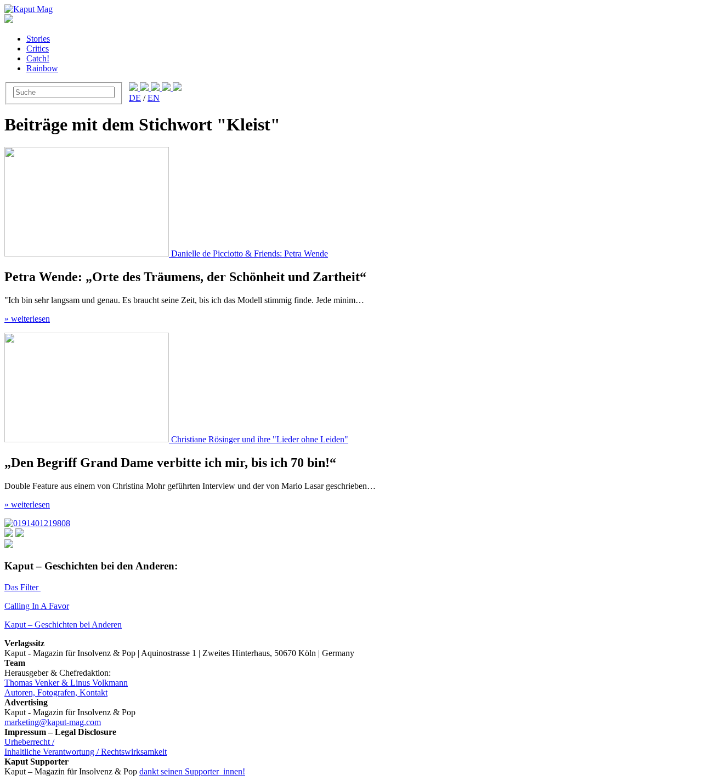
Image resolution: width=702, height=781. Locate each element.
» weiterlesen (27, 318)
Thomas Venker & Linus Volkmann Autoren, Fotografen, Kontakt (66, 687)
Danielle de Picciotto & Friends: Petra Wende (249, 253)
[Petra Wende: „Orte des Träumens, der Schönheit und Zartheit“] (87, 253)
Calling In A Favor (36, 606)
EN (154, 97)
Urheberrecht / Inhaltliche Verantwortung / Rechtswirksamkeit (85, 746)
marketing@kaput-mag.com (52, 722)
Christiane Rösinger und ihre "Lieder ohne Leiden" (259, 439)
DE (135, 97)
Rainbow (42, 68)
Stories (38, 38)
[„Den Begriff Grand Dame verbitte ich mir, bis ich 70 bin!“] (87, 439)
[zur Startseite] (28, 9)
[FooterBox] (37, 523)
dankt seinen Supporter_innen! (192, 771)
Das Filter (22, 587)
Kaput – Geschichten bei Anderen (63, 624)
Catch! (37, 58)
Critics (37, 48)
